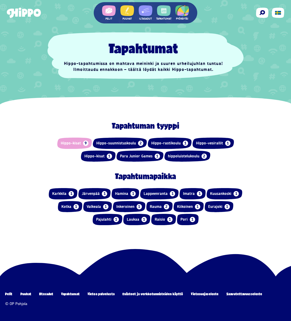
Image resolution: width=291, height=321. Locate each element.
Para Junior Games (139, 156)
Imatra (192, 193)
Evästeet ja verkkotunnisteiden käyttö (152, 293)
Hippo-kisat (74, 143)
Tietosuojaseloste (205, 293)
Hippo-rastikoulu (169, 143)
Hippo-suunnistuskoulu (119, 143)
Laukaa (136, 219)
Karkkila (62, 193)
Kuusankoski (223, 193)
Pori (187, 219)
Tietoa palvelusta (101, 293)
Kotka (69, 206)
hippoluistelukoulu (186, 156)
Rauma (159, 206)
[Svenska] (278, 13)
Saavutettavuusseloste (244, 293)
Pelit (9, 293)
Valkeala (97, 206)
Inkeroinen (128, 206)
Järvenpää (94, 193)
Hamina (124, 193)
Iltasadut (46, 293)
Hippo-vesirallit (212, 143)
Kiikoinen (188, 206)
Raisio (163, 219)
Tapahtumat (70, 293)
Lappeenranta (159, 193)
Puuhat (26, 293)
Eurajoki (218, 206)
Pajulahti (106, 219)
